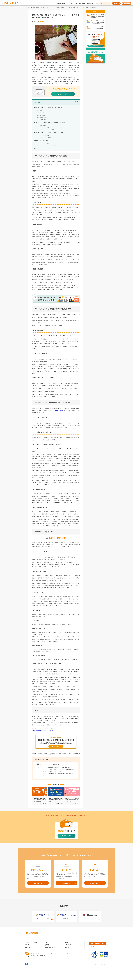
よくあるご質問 (107, 1)
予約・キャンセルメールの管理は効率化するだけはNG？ (50, 122)
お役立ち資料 (114, 1)
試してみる (66, 883)
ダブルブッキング (41, 112)
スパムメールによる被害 (43, 127)
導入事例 (96, 3)
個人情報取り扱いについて (81, 963)
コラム (120, 1)
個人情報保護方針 (90, 963)
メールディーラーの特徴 (43, 143)
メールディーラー (58, 84)
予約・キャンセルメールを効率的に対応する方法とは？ (49, 132)
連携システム (90, 3)
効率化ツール (62, 7)
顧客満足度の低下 (41, 117)
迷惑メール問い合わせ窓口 (100, 963)
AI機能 (83, 3)
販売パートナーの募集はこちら (97, 947)
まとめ (37, 148)
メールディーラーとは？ (31, 942)
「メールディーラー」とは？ (62, 3)
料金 (76, 3)
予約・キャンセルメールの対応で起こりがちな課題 (48, 107)
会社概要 (73, 963)
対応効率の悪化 (41, 115)
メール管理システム (59, 410)
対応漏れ (39, 110)
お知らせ (67, 947)
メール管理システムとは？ (43, 135)
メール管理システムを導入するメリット (46, 138)
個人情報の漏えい (41, 125)
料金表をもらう (95, 883)
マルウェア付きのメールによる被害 (45, 130)
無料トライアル (126, 3)
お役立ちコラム (57, 7)
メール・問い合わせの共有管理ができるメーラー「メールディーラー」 (39, 7)
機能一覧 (27, 945)
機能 (80, 3)
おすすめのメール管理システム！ (43, 140)
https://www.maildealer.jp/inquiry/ (43, 730)
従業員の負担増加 (41, 119)
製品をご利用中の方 (127, 1)
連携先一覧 (27, 947)
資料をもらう (116, 3)
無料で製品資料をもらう (97, 943)
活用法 (71, 3)
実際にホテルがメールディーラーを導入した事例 (49, 146)
